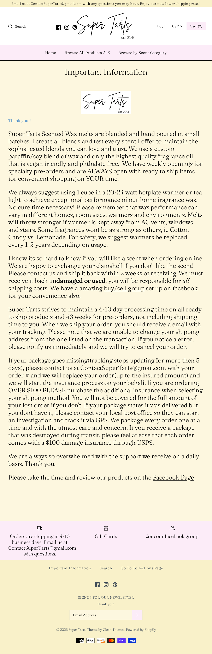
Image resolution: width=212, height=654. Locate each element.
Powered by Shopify (141, 629)
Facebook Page (173, 477)
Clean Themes (113, 629)
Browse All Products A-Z (87, 52)
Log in (162, 26)
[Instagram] (66, 27)
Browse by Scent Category (142, 52)
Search (106, 568)
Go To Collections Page (142, 568)
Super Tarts (77, 629)
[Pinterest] (74, 27)
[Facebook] (58, 27)
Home (50, 52)
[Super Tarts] (106, 14)
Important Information (70, 568)
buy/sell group (124, 288)
